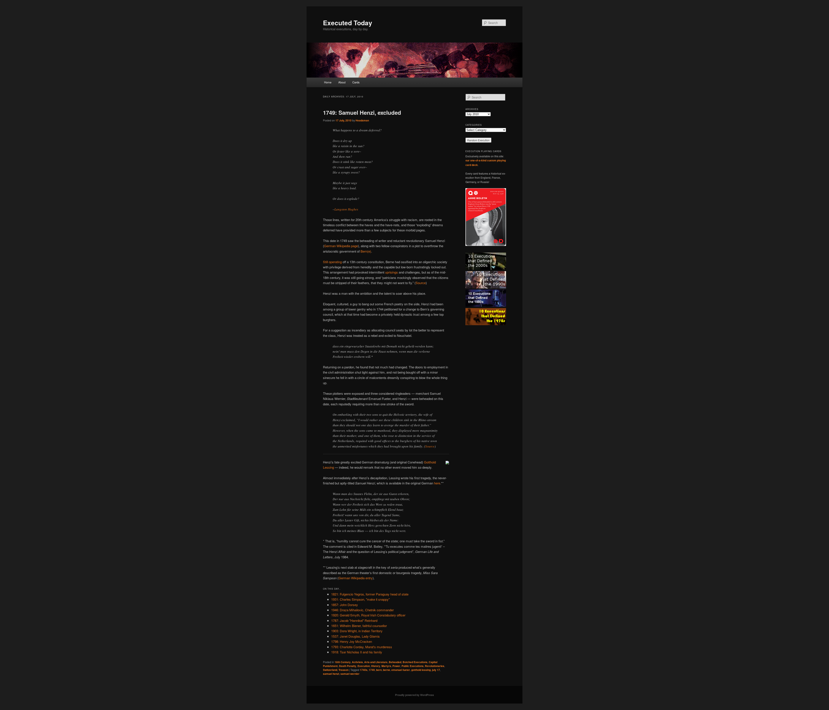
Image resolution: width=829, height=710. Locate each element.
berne (386, 670)
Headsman (362, 120)
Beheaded (395, 662)
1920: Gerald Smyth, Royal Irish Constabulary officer (368, 615)
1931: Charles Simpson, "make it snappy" (360, 599)
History (375, 666)
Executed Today (347, 22)
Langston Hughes (346, 209)
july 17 (436, 670)
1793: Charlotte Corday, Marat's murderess (361, 647)
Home (327, 82)
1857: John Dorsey (344, 604)
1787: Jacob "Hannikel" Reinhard (354, 620)
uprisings (391, 272)
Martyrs (386, 666)
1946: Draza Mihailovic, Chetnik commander (362, 610)
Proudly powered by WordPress (414, 695)
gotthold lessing (421, 670)
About (342, 82)
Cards (356, 82)
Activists (357, 662)
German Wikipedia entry (356, 578)
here (437, 483)
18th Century (343, 662)
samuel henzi (331, 674)
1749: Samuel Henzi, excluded (362, 112)
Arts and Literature (376, 662)
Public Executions (413, 666)
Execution (364, 666)
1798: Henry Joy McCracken (351, 641)
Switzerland (330, 670)
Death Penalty (347, 666)
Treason (343, 670)
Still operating (332, 261)
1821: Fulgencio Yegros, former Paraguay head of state (369, 594)
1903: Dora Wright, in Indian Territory (357, 631)
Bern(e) (366, 251)
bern (379, 670)
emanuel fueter (400, 670)
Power (396, 666)
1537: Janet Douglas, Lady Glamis (355, 636)
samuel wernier (349, 674)
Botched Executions (415, 662)
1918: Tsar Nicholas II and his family (356, 652)
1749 (372, 670)
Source (421, 282)
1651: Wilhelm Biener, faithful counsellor (359, 625)
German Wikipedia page (341, 246)
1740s (363, 670)
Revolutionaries (434, 666)
